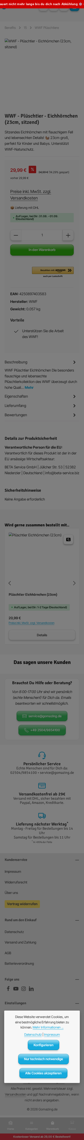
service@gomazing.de (45, 716)
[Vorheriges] (10, 583)
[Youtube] (16, 990)
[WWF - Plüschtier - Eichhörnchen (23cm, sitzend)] (42, 73)
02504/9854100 (23, 772)
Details (42, 635)
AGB (8, 953)
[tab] (41, 375)
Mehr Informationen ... (48, 1027)
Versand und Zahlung (20, 942)
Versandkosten (15, 1094)
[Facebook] (8, 990)
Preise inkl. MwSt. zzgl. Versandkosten (30, 195)
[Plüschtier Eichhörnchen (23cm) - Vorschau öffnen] (68, 539)
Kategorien (31, 1128)
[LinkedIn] (31, 990)
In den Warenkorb (42, 250)
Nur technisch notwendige (43, 1059)
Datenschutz (14, 932)
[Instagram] (24, 990)
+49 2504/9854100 (45, 730)
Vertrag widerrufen (22, 904)
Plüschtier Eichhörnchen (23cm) (33, 594)
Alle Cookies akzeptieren (43, 1073)
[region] (42, 73)
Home (10, 1128)
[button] (53, 272)
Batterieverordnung (19, 963)
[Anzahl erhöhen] (68, 235)
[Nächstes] (74, 583)
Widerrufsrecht (16, 882)
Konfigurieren (43, 1045)
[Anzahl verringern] (15, 235)
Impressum (13, 871)
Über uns (11, 893)
